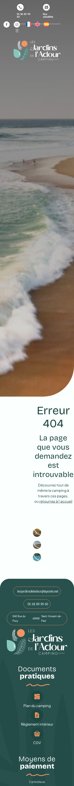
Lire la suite (37, 533)
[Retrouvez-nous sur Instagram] (17, 24)
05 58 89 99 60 (38, 604)
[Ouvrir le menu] (17, 30)
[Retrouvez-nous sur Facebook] (6, 24)
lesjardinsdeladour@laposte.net (37, 591)
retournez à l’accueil (55, 501)
